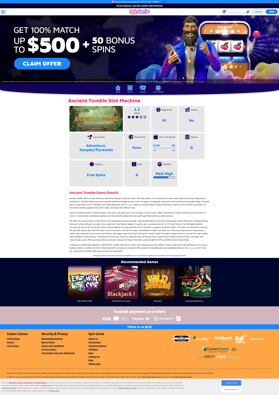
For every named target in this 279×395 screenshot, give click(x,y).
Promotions (94, 342)
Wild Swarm (158, 301)
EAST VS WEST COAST (84, 301)
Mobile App (94, 364)
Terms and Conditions (53, 346)
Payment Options (97, 346)
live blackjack (157, 373)
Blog (90, 360)
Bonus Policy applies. (200, 81)
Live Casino (158, 92)
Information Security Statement (58, 353)
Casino (143, 92)
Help (90, 353)
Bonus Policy (48, 342)
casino (43, 373)
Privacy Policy (49, 349)
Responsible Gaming (52, 338)
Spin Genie (192, 248)
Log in (258, 11)
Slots (130, 92)
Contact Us (94, 356)
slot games (106, 373)
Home (118, 92)
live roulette (166, 373)
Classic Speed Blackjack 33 (194, 301)
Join (271, 11)
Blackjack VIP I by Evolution (121, 301)
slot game (128, 204)
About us (93, 338)
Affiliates (93, 349)
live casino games (143, 373)
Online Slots (13, 338)
